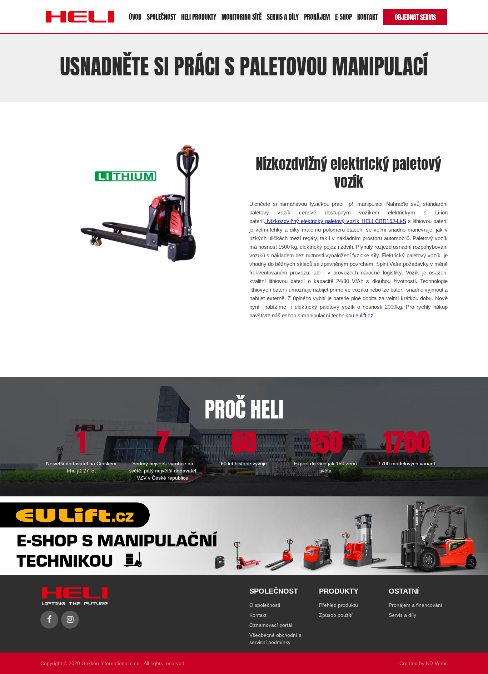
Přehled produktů (338, 605)
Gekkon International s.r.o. (111, 663)
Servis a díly (283, 16)
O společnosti (264, 605)
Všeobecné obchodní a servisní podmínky (275, 638)
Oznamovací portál (270, 625)
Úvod (135, 16)
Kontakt (367, 16)
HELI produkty (198, 16)
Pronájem (317, 16)
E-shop (343, 16)
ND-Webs (437, 663)
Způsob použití (336, 615)
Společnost (161, 16)
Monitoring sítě (241, 16)
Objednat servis (415, 16)
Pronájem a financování (415, 605)
